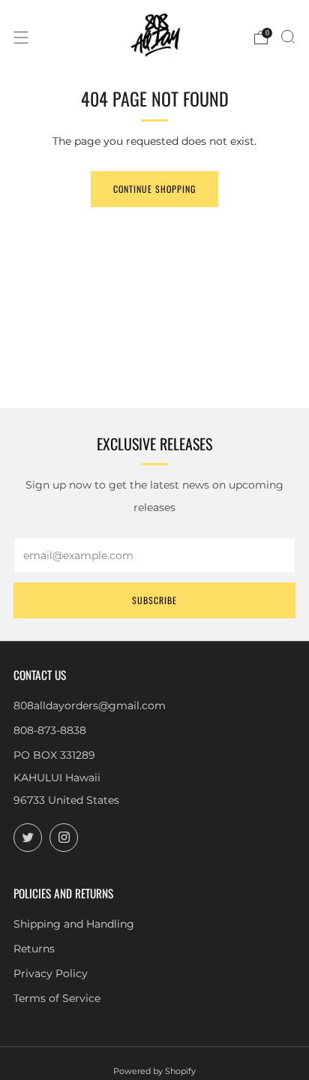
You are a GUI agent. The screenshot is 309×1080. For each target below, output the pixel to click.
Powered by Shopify (154, 1071)
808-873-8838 (50, 730)
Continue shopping (154, 188)
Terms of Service (57, 998)
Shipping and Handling (74, 924)
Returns (34, 949)
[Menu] (21, 37)
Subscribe (154, 600)
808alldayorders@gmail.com (90, 705)
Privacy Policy (51, 973)
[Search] (288, 36)
